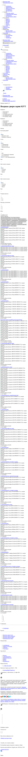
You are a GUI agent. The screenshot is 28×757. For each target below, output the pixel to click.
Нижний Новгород (7, 657)
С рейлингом (13, 224)
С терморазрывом (14, 220)
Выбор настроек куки (22, 688)
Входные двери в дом (8, 635)
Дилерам (8, 36)
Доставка (8, 21)
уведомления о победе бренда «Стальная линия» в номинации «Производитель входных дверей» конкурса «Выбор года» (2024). (13, 700)
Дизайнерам (8, 37)
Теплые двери (13, 225)
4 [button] (3, 619)
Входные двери (6, 1)
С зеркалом (3, 220)
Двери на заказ (6, 27)
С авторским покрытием (21, 224)
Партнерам (5, 33)
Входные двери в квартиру (9, 636)
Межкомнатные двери (8, 2)
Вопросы (8, 20)
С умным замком (13, 221)
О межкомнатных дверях (11, 14)
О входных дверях (10, 13)
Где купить (5, 26)
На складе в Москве (15, 217)
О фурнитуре (9, 15)
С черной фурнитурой (21, 221)
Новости (8, 19)
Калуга (4, 660)
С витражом (3, 223)
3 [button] (3, 618)
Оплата (7, 23)
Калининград (6, 661)
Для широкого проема (5, 225)
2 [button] (3, 617)
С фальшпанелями (5, 221)
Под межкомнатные (23, 220)
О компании (8, 6)
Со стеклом (14, 218)
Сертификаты (9, 9)
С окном (10, 367)
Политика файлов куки (12, 688)
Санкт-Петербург (7, 656)
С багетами (20, 223)
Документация (9, 10)
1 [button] (3, 616)
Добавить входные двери (6, 738)
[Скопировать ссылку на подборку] (2, 732)
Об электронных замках (11, 16)
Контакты (5, 28)
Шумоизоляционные (22, 218)
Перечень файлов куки (6, 689)
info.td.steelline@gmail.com (9, 670)
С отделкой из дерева (5, 224)
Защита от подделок (10, 8)
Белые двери (11, 246)
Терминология (9, 7)
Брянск (4, 659)
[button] (3, 621)
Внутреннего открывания (12, 223)
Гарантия (8, 24)
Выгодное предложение (5, 217)
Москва (5, 655)
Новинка (8, 220)
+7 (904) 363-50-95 (7, 665)
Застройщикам (9, 35)
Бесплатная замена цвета (6, 218)
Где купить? (5, 648)
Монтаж (7, 22)
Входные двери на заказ (8, 637)
